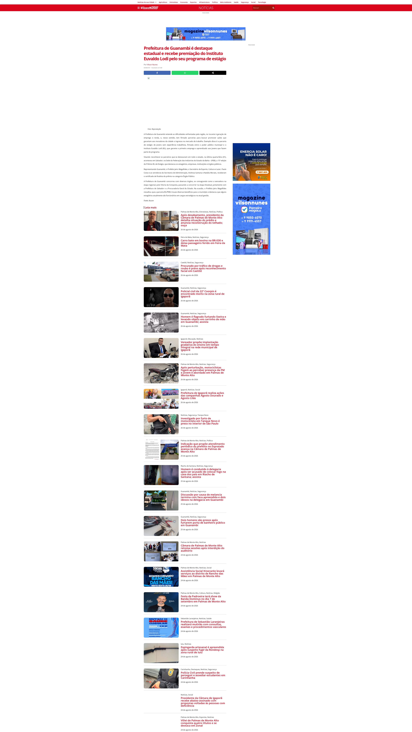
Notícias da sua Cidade (146, 2)
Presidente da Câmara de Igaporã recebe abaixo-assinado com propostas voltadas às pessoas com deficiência (203, 701)
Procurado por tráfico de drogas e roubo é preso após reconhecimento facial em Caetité (203, 268)
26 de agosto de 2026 (189, 229)
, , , (202, 212)
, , (195, 237)
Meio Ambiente (225, 2)
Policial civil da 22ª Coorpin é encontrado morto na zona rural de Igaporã (202, 293)
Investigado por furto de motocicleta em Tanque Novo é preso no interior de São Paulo (200, 421)
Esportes (193, 2)
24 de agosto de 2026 (189, 555)
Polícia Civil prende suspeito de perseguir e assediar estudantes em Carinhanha (203, 675)
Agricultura (163, 2)
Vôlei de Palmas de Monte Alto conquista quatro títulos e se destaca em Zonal (200, 726)
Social (253, 2)
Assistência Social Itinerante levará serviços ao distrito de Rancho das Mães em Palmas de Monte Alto (202, 573)
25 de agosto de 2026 (189, 456)
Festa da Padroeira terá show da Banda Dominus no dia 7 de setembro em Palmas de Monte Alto (203, 598)
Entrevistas (174, 2)
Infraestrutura (204, 2)
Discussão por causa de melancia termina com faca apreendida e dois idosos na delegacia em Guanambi (203, 497)
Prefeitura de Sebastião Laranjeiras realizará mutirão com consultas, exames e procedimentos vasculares (203, 624)
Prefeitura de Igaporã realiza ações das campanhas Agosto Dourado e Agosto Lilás (202, 395)
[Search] (273, 8)
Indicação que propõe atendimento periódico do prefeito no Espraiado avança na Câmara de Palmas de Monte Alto (203, 447)
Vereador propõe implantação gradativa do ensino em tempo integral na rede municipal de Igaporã (200, 346)
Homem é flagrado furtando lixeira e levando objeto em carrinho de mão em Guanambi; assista (203, 319)
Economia (184, 2)
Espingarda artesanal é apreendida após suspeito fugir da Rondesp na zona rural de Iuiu (202, 649)
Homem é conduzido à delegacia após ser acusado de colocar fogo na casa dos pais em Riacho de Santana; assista (203, 473)
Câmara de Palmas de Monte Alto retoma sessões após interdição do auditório (202, 548)
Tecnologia (262, 2)
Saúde (236, 2)
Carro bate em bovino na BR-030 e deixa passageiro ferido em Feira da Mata (203, 243)
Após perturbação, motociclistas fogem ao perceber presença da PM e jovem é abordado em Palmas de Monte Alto (203, 371)
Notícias (206, 7)
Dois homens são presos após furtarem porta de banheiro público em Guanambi (203, 522)
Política (215, 2)
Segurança (245, 2)
